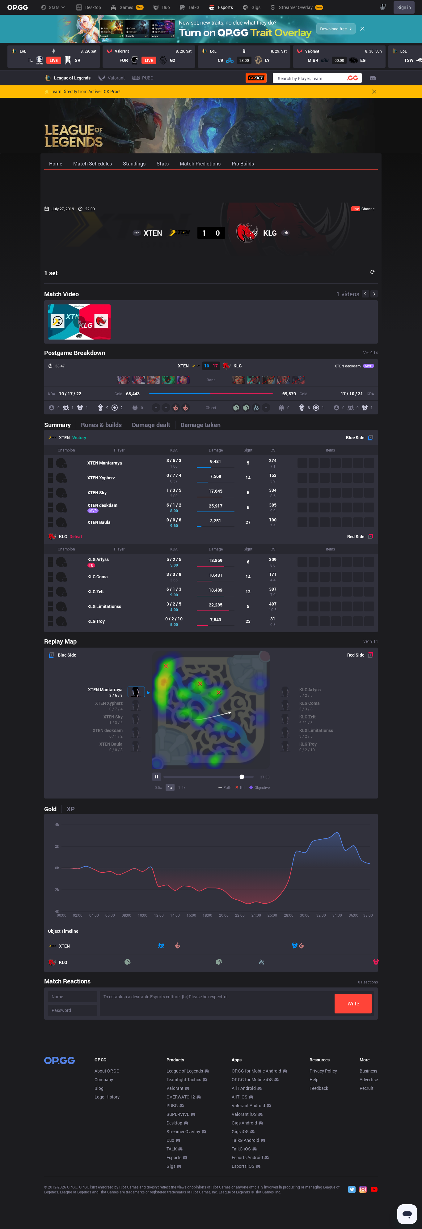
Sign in (404, 7)
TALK (172, 1149)
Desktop (174, 1123)
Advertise (369, 1079)
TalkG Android (245, 1140)
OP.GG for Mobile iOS (252, 1079)
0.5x (158, 787)
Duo (170, 1140)
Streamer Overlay (183, 1131)
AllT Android (244, 1088)
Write (353, 1003)
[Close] (362, 28)
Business (368, 1071)
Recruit (366, 1088)
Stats (54, 7)
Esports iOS (243, 1166)
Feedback (319, 1088)
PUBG (172, 1105)
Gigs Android (244, 1123)
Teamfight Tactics (184, 1079)
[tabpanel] (211, 531)
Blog (99, 1088)
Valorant (175, 1088)
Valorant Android (248, 1105)
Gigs (171, 1166)
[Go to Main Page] (17, 7)
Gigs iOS (240, 1131)
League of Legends (185, 1071)
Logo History (107, 1097)
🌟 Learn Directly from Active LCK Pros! (82, 91)
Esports (174, 1157)
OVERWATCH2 (181, 1097)
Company (104, 1079)
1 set (51, 273)
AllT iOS (239, 1097)
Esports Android (247, 1157)
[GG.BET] (256, 78)
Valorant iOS (244, 1114)
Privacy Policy (323, 1071)
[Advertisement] (211, 186)
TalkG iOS (241, 1149)
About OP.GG (107, 1071)
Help (314, 1079)
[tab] (60, 425)
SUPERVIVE (178, 1114)
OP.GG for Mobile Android (256, 1071)
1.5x (181, 787)
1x (170, 787)
